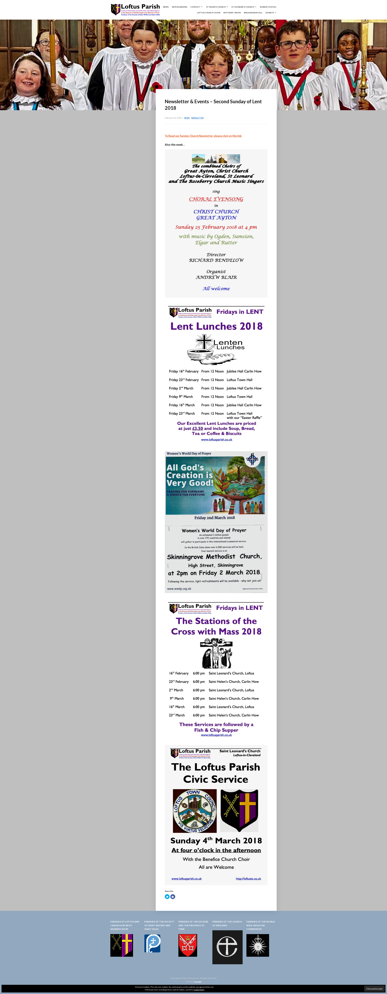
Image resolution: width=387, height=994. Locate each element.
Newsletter (197, 118)
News (166, 7)
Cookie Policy (199, 990)
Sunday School (268, 7)
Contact (195, 7)
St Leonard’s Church (242, 7)
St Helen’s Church (216, 7)
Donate (270, 12)
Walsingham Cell (253, 12)
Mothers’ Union (232, 12)
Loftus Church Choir (208, 12)
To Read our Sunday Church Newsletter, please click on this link (203, 136)
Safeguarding (179, 7)
